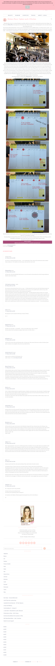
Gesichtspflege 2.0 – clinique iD (10, 608)
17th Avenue (21, 661)
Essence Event (26, 109)
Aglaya (6, 441)
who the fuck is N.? (9, 352)
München (6, 579)
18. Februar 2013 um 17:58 (10, 285)
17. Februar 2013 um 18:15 (10, 311)
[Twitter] (23, 543)
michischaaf (7, 405)
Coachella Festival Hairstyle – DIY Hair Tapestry (13, 603)
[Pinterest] (26, 543)
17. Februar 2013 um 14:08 (10, 353)
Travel (5, 589)
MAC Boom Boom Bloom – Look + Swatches (12, 618)
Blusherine (7, 422)
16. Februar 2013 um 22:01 (10, 486)
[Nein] (53, 5)
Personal (5, 584)
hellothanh (7, 338)
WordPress (34, 661)
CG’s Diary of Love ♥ (18, 357)
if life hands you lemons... (10, 284)
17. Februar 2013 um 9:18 (10, 388)
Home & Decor (6, 574)
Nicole (6, 387)
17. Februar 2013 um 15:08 (10, 340)
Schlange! (7, 484)
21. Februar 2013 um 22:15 (10, 271)
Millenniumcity (29, 76)
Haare (5, 569)
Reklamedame (8, 270)
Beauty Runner (8, 366)
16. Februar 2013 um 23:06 (10, 461)
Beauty (5, 556)
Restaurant (6, 587)
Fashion (5, 561)
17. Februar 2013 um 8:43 (10, 423)
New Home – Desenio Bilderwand (10, 597)
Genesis (40, 661)
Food (5, 566)
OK (27, 7)
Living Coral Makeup (8, 605)
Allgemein (11, 246)
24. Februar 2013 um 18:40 (10, 258)
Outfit (5, 581)
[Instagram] (29, 543)
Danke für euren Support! (9, 620)
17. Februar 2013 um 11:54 (10, 367)
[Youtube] (31, 543)
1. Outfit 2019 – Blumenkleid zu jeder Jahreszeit (13, 610)
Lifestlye (5, 576)
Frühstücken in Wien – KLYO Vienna (11, 613)
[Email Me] (34, 543)
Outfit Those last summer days (10, 600)
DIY (4, 558)
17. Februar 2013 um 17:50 (10, 326)
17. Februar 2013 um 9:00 (10, 407)
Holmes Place (10, 24)
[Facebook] (20, 543)
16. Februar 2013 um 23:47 (10, 443)
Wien (5, 592)
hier (24, 23)
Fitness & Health (7, 563)
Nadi (6, 460)
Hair (4, 571)
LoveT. (6, 309)
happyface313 (8, 324)
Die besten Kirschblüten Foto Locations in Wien (13, 615)
